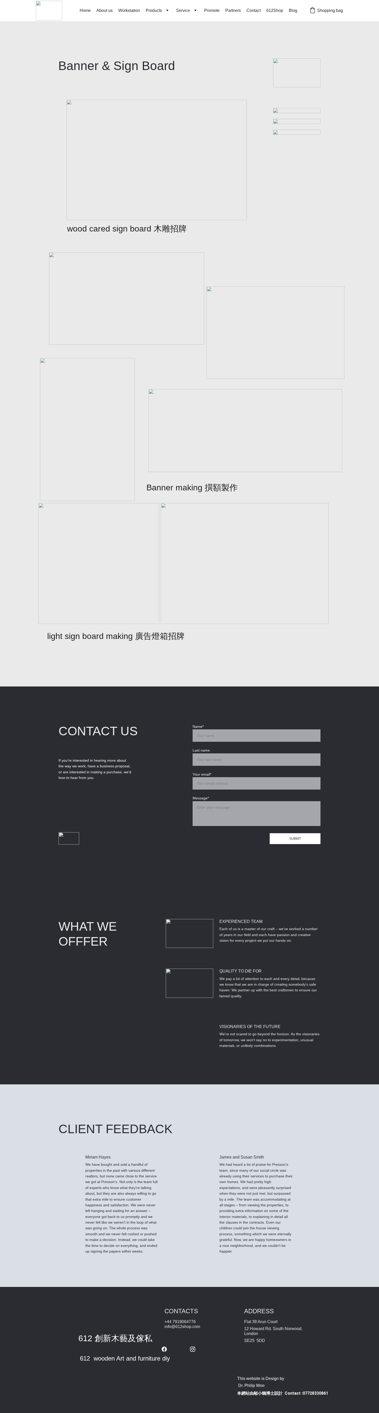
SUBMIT (295, 838)
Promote (212, 10)
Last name (201, 750)
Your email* (202, 774)
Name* (198, 726)
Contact (253, 10)
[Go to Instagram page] (192, 1349)
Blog (293, 10)
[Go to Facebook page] (167, 1349)
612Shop (274, 10)
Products (154, 10)
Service (183, 10)
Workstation (129, 10)
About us (104, 10)
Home (85, 10)
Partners (233, 10)
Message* (201, 798)
